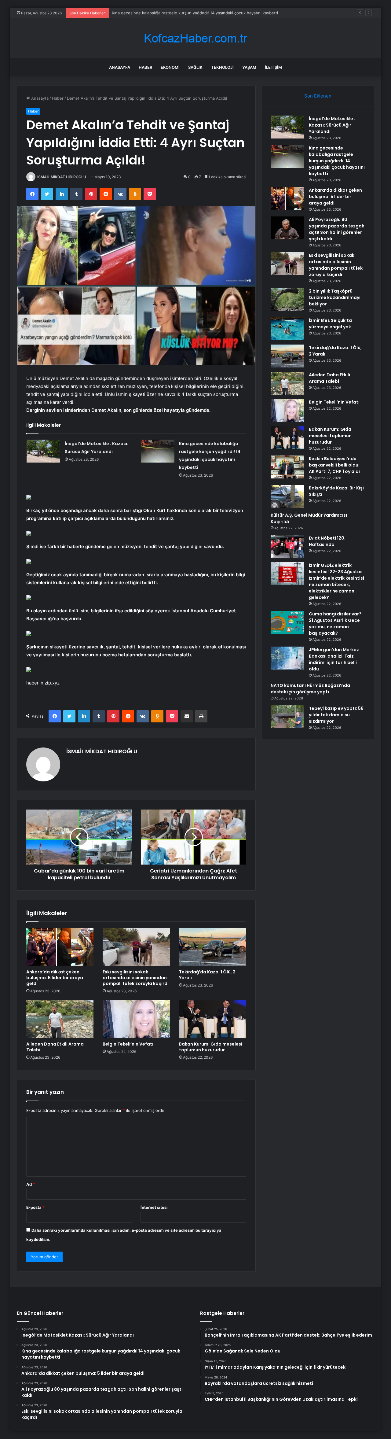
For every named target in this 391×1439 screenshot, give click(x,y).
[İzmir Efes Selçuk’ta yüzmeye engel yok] (287, 328)
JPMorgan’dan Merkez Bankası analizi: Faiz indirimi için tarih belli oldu (334, 659)
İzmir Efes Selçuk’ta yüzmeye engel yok (330, 323)
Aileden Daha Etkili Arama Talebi (55, 1047)
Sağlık (195, 67)
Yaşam (249, 67)
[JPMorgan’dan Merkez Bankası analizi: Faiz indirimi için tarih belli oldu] (287, 658)
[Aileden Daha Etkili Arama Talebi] (59, 1019)
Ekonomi (170, 67)
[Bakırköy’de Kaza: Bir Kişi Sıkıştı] (287, 496)
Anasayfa (119, 67)
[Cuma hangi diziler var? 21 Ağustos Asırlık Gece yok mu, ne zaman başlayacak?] (287, 622)
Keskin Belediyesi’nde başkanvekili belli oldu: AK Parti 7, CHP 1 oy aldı (334, 465)
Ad (30, 1184)
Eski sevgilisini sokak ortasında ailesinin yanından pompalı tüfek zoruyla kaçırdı (136, 978)
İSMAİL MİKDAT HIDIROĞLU (61, 177)
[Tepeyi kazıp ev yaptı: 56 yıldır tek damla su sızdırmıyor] (287, 716)
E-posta (35, 1207)
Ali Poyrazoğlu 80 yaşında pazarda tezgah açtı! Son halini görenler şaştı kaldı (336, 229)
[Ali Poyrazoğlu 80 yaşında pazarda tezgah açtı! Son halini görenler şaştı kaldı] (287, 227)
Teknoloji (222, 67)
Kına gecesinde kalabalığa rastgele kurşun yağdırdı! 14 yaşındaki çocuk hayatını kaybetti (337, 161)
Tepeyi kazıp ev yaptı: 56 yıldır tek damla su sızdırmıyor (336, 714)
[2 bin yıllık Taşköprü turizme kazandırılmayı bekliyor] (287, 299)
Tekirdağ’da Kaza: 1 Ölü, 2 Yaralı (207, 975)
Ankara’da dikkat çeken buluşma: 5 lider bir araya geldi (163, 12)
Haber (145, 67)
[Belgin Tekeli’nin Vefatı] (136, 1019)
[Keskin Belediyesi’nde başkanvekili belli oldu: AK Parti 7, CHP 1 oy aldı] (287, 467)
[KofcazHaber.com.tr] (195, 38)
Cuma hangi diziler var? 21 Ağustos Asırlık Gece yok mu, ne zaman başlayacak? (335, 623)
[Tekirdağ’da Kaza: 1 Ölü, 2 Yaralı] (212, 947)
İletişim (273, 67)
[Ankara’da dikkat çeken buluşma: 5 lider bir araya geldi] (59, 947)
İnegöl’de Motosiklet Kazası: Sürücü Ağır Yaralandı (332, 125)
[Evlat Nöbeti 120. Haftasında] (287, 546)
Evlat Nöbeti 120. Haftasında (327, 541)
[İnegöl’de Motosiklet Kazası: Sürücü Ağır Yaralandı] (43, 451)
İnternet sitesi (154, 1207)
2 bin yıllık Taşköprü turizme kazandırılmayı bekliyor (334, 297)
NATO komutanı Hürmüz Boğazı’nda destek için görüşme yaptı (310, 688)
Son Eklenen (317, 96)
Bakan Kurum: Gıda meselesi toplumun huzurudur (210, 1047)
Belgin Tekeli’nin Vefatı (128, 1044)
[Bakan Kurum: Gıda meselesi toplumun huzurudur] (212, 1019)
